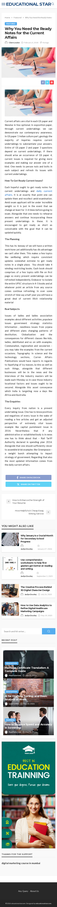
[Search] (52, 4)
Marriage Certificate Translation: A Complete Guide (27, 669)
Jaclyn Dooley (27, 549)
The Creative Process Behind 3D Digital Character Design (36, 588)
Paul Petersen (15, 675)
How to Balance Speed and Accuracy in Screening (28, 726)
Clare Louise (14, 42)
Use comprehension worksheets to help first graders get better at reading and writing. (36, 564)
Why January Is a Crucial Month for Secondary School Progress (37, 538)
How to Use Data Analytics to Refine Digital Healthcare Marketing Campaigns (36, 608)
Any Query (23, 891)
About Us (34, 891)
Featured (10, 24)
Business (10, 720)
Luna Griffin (14, 704)
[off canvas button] (3, 4)
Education (11, 663)
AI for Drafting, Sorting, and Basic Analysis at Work (26, 697)
